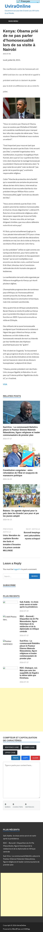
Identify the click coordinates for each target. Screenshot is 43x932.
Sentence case (12, 747)
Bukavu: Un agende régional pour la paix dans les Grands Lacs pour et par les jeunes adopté (21, 513)
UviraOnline (18, 6)
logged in (17, 569)
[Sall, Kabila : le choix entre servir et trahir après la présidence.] (10, 602)
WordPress (16, 929)
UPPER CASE (10, 753)
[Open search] (37, 21)
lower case (29, 747)
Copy (25, 758)
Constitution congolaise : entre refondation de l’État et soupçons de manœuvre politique (20, 473)
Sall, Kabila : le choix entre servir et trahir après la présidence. (29, 604)
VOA (5, 384)
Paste (15, 758)
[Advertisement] (21, 709)
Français (25, 1)
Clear (35, 758)
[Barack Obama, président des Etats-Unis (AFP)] (21, 118)
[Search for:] (21, 576)
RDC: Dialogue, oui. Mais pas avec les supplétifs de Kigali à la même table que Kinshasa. (29, 673)
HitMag (27, 929)
